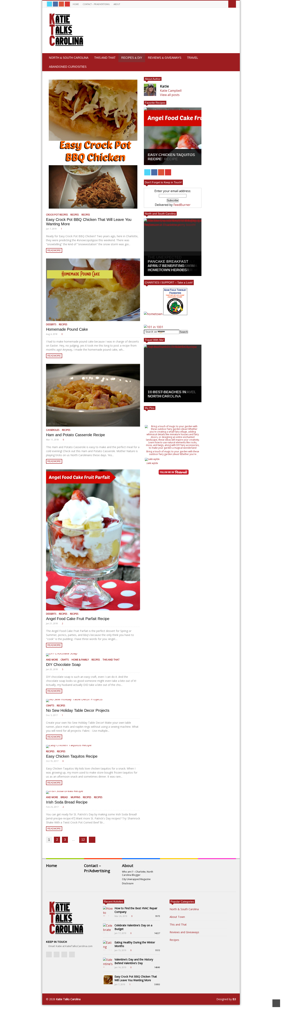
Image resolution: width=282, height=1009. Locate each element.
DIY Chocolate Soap (63, 664)
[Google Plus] (61, 4)
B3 (234, 999)
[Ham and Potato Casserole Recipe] (93, 395)
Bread (64, 797)
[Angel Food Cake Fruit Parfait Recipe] (93, 539)
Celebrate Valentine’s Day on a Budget (133, 927)
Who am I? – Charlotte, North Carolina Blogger (137, 873)
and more (52, 659)
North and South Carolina (160, 213)
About (117, 4)
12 (83, 839)
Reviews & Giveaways (164, 57)
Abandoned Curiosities (68, 66)
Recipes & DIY (131, 57)
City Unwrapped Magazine (136, 879)
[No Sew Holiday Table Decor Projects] (93, 700)
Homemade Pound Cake (67, 329)
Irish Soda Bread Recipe (66, 802)
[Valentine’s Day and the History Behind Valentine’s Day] (108, 962)
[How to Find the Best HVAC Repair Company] (108, 911)
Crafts (65, 659)
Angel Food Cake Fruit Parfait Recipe (77, 619)
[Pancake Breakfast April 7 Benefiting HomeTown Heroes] (172, 247)
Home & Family (80, 659)
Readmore (54, 250)
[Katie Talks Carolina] (65, 46)
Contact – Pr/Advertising (96, 4)
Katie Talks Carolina (68, 999)
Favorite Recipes (155, 102)
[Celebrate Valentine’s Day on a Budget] (108, 928)
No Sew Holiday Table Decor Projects (77, 710)
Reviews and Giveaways (184, 932)
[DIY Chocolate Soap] (93, 654)
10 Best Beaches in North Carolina (167, 394)
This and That (104, 57)
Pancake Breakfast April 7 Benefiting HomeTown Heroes (168, 265)
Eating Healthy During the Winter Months (135, 944)
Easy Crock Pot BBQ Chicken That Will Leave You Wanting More (136, 978)
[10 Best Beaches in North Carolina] (172, 373)
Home (76, 4)
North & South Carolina (68, 57)
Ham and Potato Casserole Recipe (75, 435)
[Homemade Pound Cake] (93, 289)
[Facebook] (55, 4)
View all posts (170, 95)
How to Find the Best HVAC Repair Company (136, 910)
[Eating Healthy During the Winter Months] (108, 945)
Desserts (51, 324)
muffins (75, 797)
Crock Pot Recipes (57, 214)
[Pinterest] (67, 4)
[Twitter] (49, 4)
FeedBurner (181, 205)
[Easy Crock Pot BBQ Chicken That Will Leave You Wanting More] (93, 144)
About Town (177, 917)
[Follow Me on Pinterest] (173, 472)
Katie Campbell (170, 90)
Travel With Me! (154, 339)
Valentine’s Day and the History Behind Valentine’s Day (134, 961)
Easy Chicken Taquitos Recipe (71, 756)
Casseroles (52, 430)
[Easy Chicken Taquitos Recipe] (93, 746)
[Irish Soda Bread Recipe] (93, 792)
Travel (192, 57)
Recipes (74, 214)
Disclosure (128, 883)
